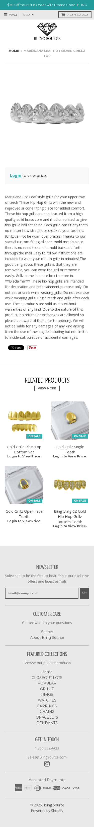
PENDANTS (47, 723)
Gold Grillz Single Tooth (70, 449)
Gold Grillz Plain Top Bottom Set (24, 449)
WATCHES (47, 700)
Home (14, 51)
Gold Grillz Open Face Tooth (24, 514)
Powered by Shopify (47, 810)
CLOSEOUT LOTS (47, 677)
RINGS (47, 694)
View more (47, 388)
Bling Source (54, 805)
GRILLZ (47, 689)
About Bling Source (47, 637)
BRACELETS (47, 717)
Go (84, 593)
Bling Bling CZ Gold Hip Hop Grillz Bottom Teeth (70, 516)
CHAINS (47, 711)
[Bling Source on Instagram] (47, 764)
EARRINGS (47, 706)
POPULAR (47, 683)
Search (47, 632)
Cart (77, 15)
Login (15, 175)
